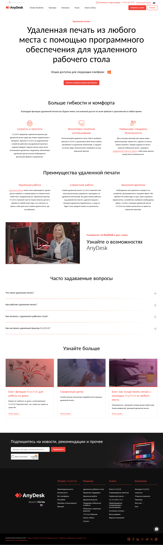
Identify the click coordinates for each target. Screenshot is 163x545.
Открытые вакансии (142, 496)
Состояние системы (116, 511)
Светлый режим (18, 2)
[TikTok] (156, 539)
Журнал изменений (116, 517)
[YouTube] (142, 539)
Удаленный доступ (90, 499)
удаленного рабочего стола (93, 489)
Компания (65, 7)
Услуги (77, 7)
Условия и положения (33, 538)
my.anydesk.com (115, 499)
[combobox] (155, 2)
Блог (136, 506)
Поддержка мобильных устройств (92, 504)
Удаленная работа (16, 190)
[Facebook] (133, 539)
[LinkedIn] (137, 539)
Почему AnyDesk (36, 7)
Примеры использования (67, 503)
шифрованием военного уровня (125, 151)
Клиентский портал (143, 2)
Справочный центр (116, 496)
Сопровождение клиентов (119, 492)
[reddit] (147, 539)
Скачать (86, 521)
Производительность (65, 489)
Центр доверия (114, 514)
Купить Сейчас (90, 7)
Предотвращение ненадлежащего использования (115, 505)
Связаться (139, 492)
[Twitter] (151, 539)
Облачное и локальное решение (92, 509)
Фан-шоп (138, 503)
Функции (60, 506)
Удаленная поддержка (91, 492)
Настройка (61, 499)
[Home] (14, 7)
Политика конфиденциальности (49, 538)
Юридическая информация (67, 538)
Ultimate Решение (90, 514)
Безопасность (62, 492)
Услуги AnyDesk (115, 489)
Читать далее (13, 413)
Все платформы (63, 496)
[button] (156, 529)
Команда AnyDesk (142, 489)
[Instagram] (128, 539)
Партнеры (52, 7)
